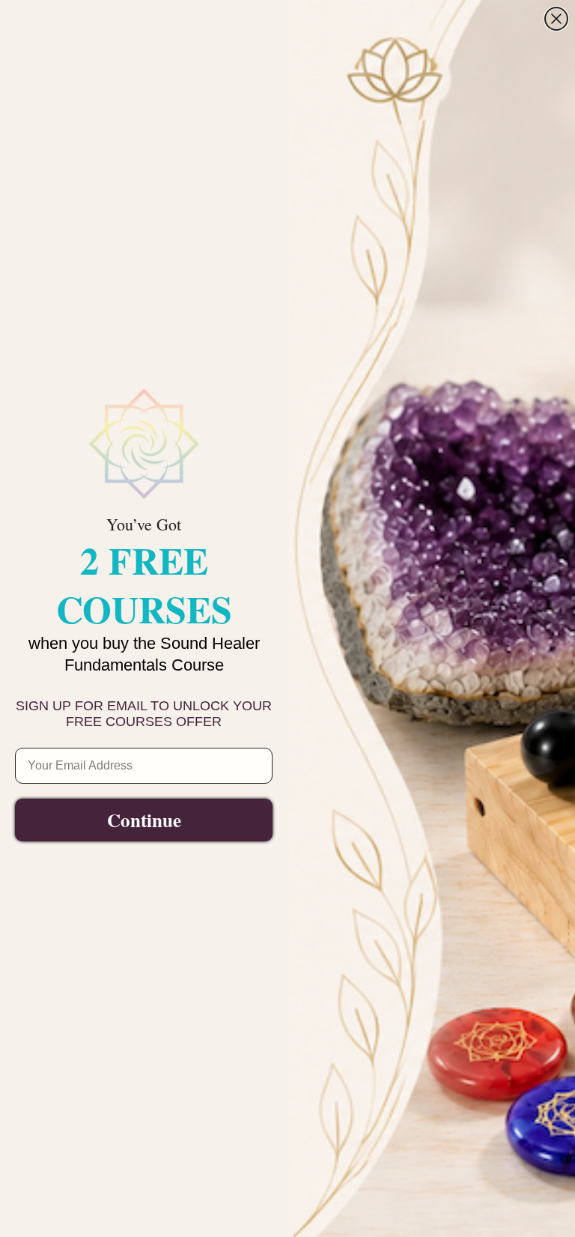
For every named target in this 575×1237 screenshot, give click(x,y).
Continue (144, 820)
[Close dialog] (556, 18)
